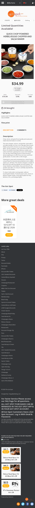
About (3, 252)
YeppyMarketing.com (15, 394)
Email (5, 190)
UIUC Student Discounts (8, 274)
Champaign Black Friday (8, 313)
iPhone (3, 269)
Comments (21, 130)
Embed (13, 190)
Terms (3, 260)
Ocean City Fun (5, 311)
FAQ (2, 255)
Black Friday (4, 299)
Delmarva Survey (6, 375)
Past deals (4, 266)
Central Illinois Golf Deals (8, 305)
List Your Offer (5, 249)
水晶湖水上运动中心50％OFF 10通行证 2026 (9, 223)
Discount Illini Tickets (7, 271)
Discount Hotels (6, 263)
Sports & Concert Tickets (8, 302)
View (9, 235)
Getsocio (10, 497)
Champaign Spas (6, 364)
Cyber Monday (5, 367)
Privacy (3, 257)
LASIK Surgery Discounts (8, 308)
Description (8, 130)
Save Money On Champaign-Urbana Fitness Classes (7, 319)
